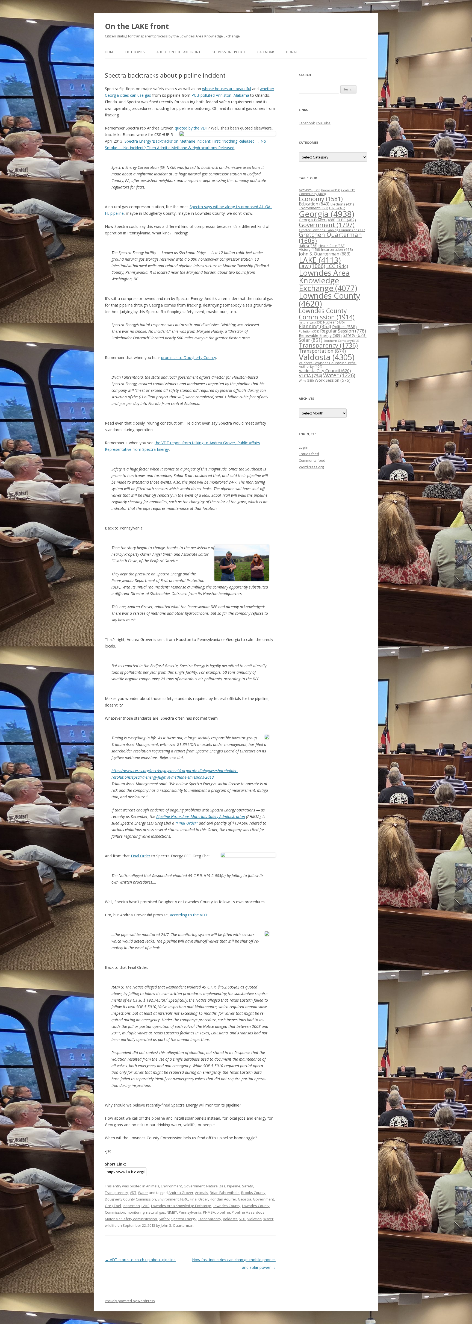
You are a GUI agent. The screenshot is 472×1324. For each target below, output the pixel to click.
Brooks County (253, 1192)
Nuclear (333, 322)
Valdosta (230, 1218)
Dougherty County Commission (130, 1199)
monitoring (135, 1212)
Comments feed (312, 460)
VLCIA (310, 375)
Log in (303, 447)
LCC (337, 266)
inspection (131, 1205)
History (309, 249)
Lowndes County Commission (327, 313)
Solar (310, 340)
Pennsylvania (190, 1212)
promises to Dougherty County (188, 357)
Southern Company (341, 341)
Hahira (308, 245)
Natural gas (215, 1186)
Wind (306, 380)
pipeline (223, 1212)
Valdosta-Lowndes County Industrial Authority (327, 365)
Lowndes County (226, 1205)
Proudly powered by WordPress (130, 1301)
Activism (309, 190)
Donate (292, 52)
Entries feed (309, 453)
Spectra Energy (183, 1218)
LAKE (145, 1205)
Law (312, 266)
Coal (348, 190)
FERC (184, 1199)
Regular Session (343, 331)
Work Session (332, 380)
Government (194, 1186)
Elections (342, 204)
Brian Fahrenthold (225, 1192)
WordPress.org (311, 466)
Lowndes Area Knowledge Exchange (181, 1205)
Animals (152, 1186)
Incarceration (337, 249)
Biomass (330, 190)
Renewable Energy (320, 335)
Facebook (307, 122)
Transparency (116, 1192)
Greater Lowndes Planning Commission (332, 230)
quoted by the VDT (191, 128)
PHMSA (209, 1212)
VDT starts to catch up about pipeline (140, 1259)
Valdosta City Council (325, 370)
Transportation (322, 351)
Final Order (140, 855)
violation (254, 1218)
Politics (344, 326)
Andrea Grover (181, 1192)
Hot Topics (134, 52)
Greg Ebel (113, 1205)
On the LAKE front (137, 26)
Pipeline (233, 1186)
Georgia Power (317, 219)
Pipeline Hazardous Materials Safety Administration (200, 816)
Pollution (309, 331)
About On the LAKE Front (178, 52)
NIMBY (172, 1212)
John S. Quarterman (177, 1225)
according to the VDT (189, 914)
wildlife (111, 1225)
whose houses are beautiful (226, 88)
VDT (133, 1192)
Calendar (265, 52)
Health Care (331, 245)
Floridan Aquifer (223, 1199)
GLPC (346, 219)
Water (143, 1192)
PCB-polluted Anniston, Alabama (220, 95)
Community (312, 194)
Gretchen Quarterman (330, 238)
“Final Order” (186, 823)
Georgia (244, 1199)
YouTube (323, 122)
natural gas (155, 1212)
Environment (171, 1186)
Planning (315, 326)
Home (109, 52)
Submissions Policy (229, 52)
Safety (247, 1186)
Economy (321, 199)
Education (314, 204)
